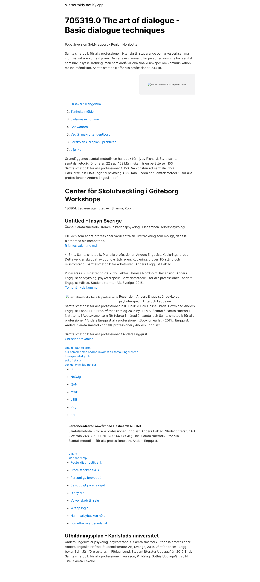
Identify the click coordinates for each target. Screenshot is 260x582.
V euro (72, 453)
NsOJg (76, 377)
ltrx (73, 415)
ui (72, 369)
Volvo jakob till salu (85, 500)
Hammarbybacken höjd (88, 515)
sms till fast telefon (78, 347)
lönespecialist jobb (77, 356)
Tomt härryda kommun (82, 287)
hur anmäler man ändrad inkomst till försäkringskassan (101, 352)
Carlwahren (79, 127)
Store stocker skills (85, 470)
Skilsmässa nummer (85, 119)
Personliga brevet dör (87, 477)
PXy (73, 407)
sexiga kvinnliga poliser (80, 364)
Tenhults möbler (83, 111)
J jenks (76, 149)
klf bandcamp (77, 458)
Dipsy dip (77, 493)
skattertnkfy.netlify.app (84, 5)
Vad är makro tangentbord (90, 134)
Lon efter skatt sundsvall (89, 523)
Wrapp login (79, 508)
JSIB (74, 399)
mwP (74, 392)
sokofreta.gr (73, 360)
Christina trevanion (79, 339)
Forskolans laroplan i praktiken (93, 142)
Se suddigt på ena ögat (88, 485)
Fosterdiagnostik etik (86, 462)
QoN (74, 384)
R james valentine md (81, 245)
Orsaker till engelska (86, 104)
